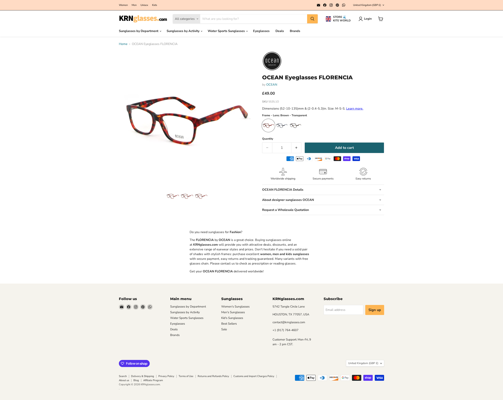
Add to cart (344, 147)
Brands (295, 31)
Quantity (267, 138)
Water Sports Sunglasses (227, 31)
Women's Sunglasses (235, 306)
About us (124, 380)
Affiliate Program (153, 380)
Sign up (374, 310)
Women (123, 5)
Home (123, 44)
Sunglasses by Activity (183, 31)
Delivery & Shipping (142, 376)
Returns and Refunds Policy (213, 376)
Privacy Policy (166, 376)
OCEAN (271, 84)
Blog (136, 380)
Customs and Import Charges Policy (253, 376)
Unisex (144, 5)
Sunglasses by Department (139, 31)
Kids (154, 5)
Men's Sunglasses (233, 312)
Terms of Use (186, 376)
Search (123, 376)
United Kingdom (367, 5)
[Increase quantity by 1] (296, 147)
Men (134, 5)
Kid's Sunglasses (232, 318)
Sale (224, 329)
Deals (279, 31)
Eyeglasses (261, 31)
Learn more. (354, 108)
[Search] (312, 18)
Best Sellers (229, 324)
